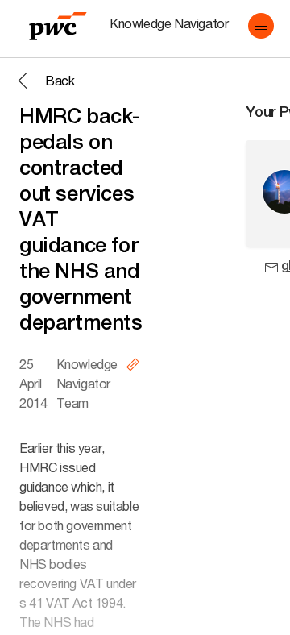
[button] (261, 26)
